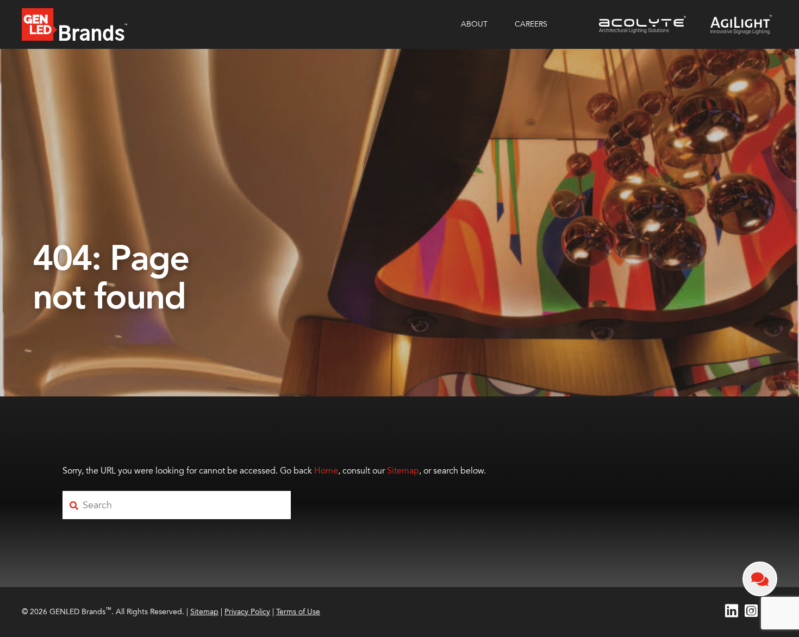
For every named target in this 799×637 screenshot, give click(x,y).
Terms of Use (298, 611)
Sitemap (403, 470)
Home (326, 470)
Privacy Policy (247, 611)
